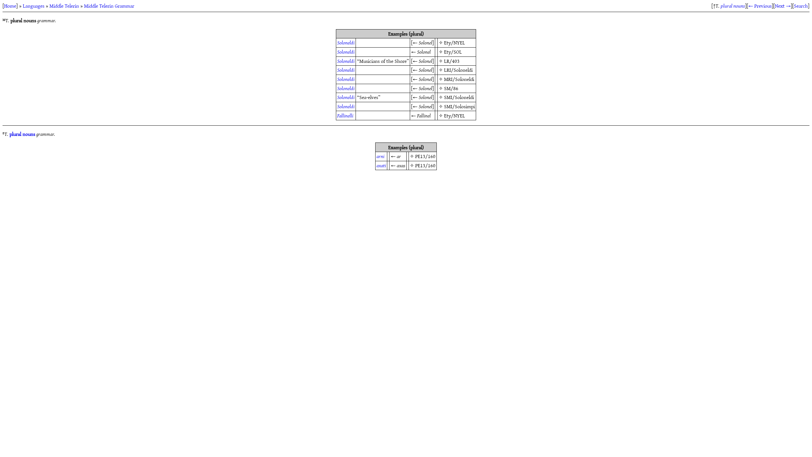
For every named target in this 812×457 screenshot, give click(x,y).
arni (380, 156)
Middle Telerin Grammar (109, 5)
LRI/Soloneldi (458, 69)
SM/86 (451, 88)
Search (801, 5)
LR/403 (452, 60)
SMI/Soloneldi (459, 97)
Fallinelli (345, 115)
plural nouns (733, 5)
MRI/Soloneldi (459, 79)
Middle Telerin (64, 5)
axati (381, 165)
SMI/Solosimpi (459, 106)
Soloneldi (346, 42)
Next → (783, 5)
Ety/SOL (453, 51)
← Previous (760, 5)
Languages (33, 5)
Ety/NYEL (454, 42)
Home (10, 5)
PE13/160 (425, 156)
